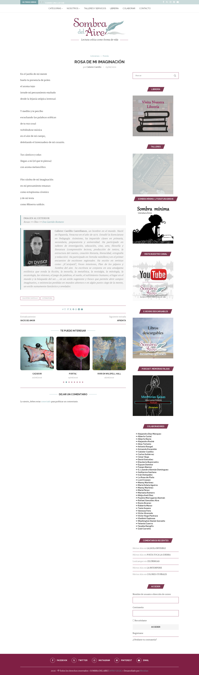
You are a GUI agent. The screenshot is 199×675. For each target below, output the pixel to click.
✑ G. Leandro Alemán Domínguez (150, 470)
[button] (40, 2)
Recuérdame (141, 620)
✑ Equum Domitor (143, 465)
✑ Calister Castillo (143, 452)
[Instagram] (170, 2)
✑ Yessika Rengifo (143, 526)
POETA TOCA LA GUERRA (159, 555)
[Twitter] (167, 2)
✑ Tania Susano (142, 508)
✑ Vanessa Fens (142, 511)
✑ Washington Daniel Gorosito (149, 521)
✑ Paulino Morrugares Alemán (149, 498)
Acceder (155, 627)
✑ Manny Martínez (143, 482)
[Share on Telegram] (79, 309)
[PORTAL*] (73, 353)
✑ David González (143, 459)
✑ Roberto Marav (142, 506)
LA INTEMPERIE (154, 568)
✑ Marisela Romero (144, 493)
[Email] (178, 2)
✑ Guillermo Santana (144, 472)
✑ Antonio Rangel (143, 447)
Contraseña (138, 607)
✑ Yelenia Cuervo (143, 523)
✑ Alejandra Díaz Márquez (147, 434)
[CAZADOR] (37, 353)
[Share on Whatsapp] (76, 309)
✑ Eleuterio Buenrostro (146, 462)
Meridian (144, 671)
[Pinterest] (174, 2)
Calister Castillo (94, 67)
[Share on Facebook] (67, 309)
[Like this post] (65, 309)
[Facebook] (163, 2)
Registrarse (138, 633)
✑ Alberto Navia (142, 439)
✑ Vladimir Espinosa (144, 518)
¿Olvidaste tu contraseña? (145, 639)
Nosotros (72, 8)
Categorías (54, 8)
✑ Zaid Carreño (142, 529)
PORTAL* (73, 374)
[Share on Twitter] (70, 309)
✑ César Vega (141, 457)
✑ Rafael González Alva (146, 500)
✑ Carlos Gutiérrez (143, 454)
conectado (46, 401)
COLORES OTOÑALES (157, 574)
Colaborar (129, 8)
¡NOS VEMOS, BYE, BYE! (55, 2)
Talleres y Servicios (95, 8)
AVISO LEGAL (116, 671)
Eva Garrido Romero (53, 222)
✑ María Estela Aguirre (145, 485)
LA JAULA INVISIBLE (156, 548)
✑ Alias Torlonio (142, 444)
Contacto (145, 8)
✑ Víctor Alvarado (143, 513)
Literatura (47, 298)
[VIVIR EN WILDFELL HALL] (109, 353)
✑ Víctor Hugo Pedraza (145, 516)
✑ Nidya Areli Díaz (143, 495)
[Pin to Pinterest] (73, 309)
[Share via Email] (82, 309)
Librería (114, 8)
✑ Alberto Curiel (142, 436)
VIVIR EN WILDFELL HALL (109, 374)
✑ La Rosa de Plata (143, 477)
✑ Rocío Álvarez (142, 503)
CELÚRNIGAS (153, 561)
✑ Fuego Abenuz (142, 467)
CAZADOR (37, 374)
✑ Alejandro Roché (143, 441)
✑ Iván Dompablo (142, 475)
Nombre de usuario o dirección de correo (152, 594)
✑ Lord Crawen (142, 480)
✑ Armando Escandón (145, 449)
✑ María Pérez (141, 490)
